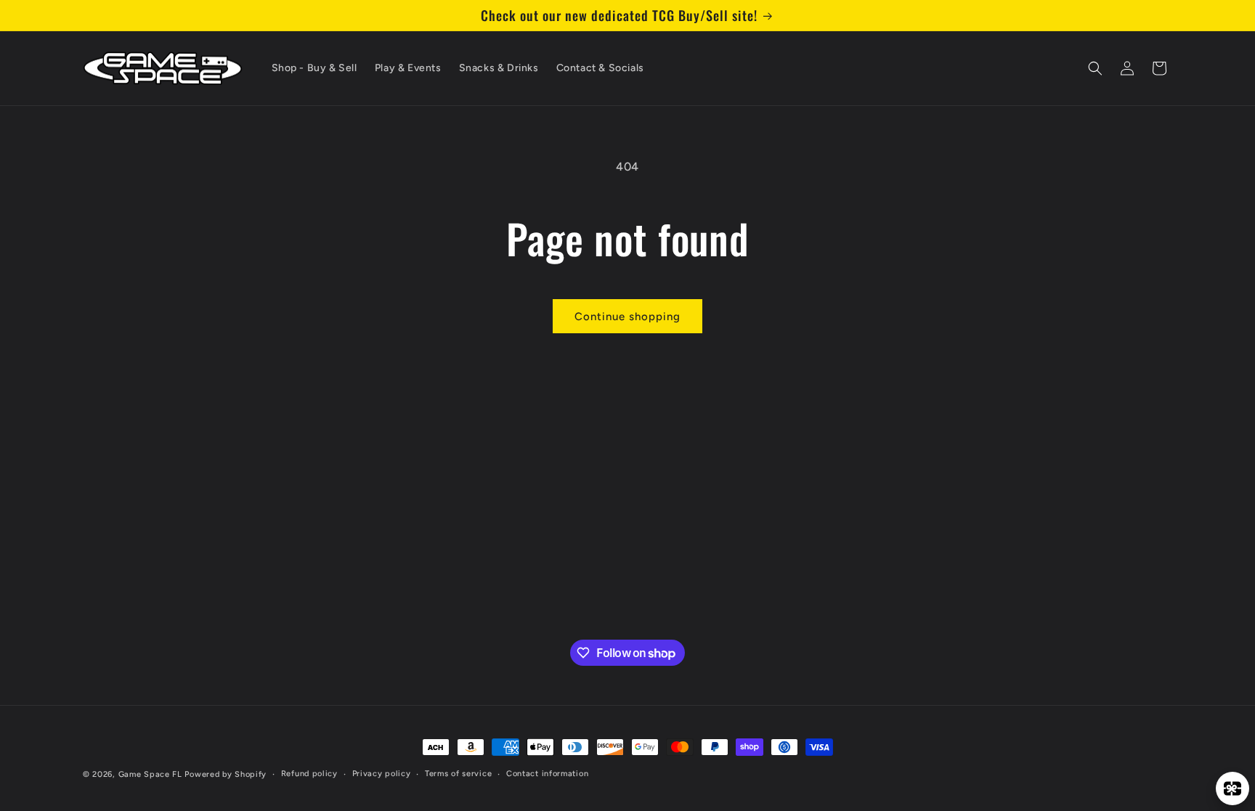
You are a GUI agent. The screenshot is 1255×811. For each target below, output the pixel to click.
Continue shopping (627, 316)
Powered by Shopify (225, 774)
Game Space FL (150, 774)
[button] (1095, 68)
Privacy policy (381, 773)
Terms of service (458, 773)
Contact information (547, 773)
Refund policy (309, 773)
